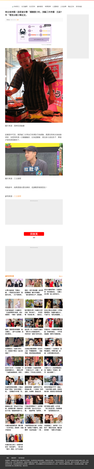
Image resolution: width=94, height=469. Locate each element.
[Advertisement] (34, 212)
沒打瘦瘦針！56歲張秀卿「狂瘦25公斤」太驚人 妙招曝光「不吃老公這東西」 (34, 370)
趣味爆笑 (40, 6)
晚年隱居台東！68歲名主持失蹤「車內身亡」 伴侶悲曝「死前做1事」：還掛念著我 (34, 312)
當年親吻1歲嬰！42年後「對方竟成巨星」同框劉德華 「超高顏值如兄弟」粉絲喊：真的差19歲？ (53, 408)
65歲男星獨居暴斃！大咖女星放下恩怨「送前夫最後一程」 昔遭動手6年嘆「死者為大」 (14, 389)
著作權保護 (21, 458)
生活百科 (32, 6)
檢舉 (18, 19)
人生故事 (63, 6)
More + (61, 276)
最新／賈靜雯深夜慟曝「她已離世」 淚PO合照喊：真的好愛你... (14, 332)
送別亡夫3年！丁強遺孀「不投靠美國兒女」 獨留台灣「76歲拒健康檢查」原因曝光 (14, 370)
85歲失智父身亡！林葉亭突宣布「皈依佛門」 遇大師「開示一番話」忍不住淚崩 (14, 447)
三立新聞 (17, 196)
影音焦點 (79, 6)
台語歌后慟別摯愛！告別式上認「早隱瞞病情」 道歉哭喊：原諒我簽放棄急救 (33, 351)
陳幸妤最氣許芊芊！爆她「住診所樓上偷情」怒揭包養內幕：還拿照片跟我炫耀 (53, 389)
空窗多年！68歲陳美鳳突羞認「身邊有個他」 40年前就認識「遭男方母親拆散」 (53, 332)
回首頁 (34, 234)
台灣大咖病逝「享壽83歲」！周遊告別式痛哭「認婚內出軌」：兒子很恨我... (14, 292)
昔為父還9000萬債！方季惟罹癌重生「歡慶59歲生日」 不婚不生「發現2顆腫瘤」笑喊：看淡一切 (53, 312)
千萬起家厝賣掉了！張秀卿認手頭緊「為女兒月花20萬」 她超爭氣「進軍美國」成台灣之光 (33, 408)
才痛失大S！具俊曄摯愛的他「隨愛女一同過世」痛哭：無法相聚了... (52, 370)
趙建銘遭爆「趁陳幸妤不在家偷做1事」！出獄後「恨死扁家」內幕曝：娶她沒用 (34, 389)
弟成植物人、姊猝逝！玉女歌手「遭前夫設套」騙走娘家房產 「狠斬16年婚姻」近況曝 (53, 428)
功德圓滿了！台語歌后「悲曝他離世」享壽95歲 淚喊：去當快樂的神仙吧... (53, 351)
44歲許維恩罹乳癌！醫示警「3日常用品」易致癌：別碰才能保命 (14, 428)
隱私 (8, 458)
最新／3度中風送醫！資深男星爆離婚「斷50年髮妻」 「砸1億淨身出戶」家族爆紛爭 (34, 292)
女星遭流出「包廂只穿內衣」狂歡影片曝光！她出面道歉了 (14, 351)
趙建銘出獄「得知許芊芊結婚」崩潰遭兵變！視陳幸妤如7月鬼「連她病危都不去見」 (14, 408)
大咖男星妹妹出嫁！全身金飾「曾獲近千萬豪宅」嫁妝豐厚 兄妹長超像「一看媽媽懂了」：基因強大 (33, 428)
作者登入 (16, 6)
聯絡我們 (13, 458)
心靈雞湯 (56, 6)
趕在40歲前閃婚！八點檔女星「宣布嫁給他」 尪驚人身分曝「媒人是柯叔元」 (53, 292)
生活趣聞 (24, 6)
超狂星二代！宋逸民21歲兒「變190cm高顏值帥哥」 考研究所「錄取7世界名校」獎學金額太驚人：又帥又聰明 (34, 332)
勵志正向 (71, 6)
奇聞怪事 (48, 6)
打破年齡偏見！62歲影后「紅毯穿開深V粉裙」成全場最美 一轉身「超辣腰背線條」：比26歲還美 (14, 312)
